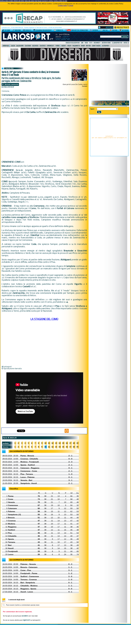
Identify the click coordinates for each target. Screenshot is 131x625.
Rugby (83, 46)
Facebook (95, 30)
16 (67, 443)
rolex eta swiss (29, 1)
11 (49, 443)
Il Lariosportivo (117, 43)
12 (52, 443)
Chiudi (71, 5)
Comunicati (50, 46)
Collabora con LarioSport (44, 30)
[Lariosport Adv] (109, 156)
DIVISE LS (126, 43)
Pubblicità (59, 30)
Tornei (57, 46)
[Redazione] (13, 30)
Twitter (105, 30)
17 (70, 443)
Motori (88, 46)
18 (74, 443)
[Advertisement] (44, 137)
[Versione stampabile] (67, 432)
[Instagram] (120, 30)
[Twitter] (101, 30)
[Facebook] (91, 30)
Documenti (97, 43)
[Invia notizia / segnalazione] (68, 30)
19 (77, 443)
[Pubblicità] (55, 30)
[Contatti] (24, 30)
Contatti (28, 30)
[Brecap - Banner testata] (49, 23)
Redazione (18, 30)
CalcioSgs (35, 46)
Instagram (125, 30)
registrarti (26, 620)
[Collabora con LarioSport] (34, 30)
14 (59, 443)
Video (86, 43)
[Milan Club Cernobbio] (112, 23)
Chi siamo (7, 30)
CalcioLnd (28, 46)
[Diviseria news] (65, 60)
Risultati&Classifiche (73, 43)
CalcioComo (20, 46)
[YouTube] (111, 30)
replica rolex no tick (60, 1)
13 (56, 443)
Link (82, 43)
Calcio (13, 46)
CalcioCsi (43, 46)
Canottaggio (96, 46)
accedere (25, 616)
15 (63, 443)
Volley (69, 46)
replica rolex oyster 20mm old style (12, 1)
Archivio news (106, 43)
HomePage (6, 46)
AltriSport (105, 46)
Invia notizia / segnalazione (80, 30)
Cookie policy (62, 5)
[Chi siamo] (3, 30)
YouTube (114, 30)
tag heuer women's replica (44, 1)
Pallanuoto (76, 46)
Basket (64, 46)
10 (45, 443)
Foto (90, 43)
